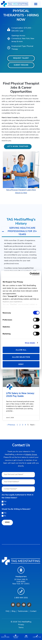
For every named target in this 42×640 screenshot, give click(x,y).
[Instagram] (18, 605)
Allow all (21, 350)
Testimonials (23, 611)
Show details (30, 343)
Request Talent (16, 637)
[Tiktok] (29, 605)
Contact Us (37, 637)
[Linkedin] (13, 605)
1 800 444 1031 (21, 598)
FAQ (7, 611)
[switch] (36, 320)
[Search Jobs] (5, 636)
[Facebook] (24, 605)
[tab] (21, 232)
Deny (21, 364)
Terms (21, 628)
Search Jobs (5, 637)
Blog (26, 637)
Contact (33, 611)
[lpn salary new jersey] (21, 378)
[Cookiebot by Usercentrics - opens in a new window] (29, 273)
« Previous (11, 425)
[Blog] (26, 636)
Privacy (21, 625)
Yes (5, 501)
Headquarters (21, 577)
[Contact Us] (37, 636)
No (5, 504)
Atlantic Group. (31, 454)
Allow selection (21, 357)
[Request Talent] (16, 635)
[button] (36, 3)
